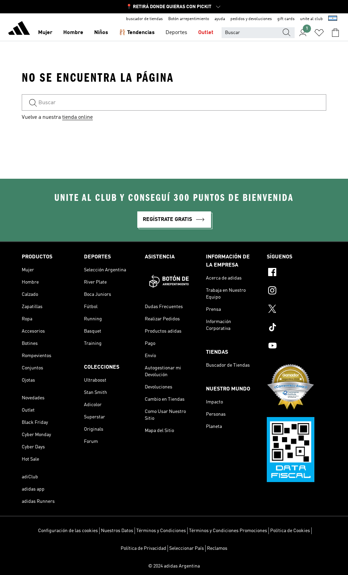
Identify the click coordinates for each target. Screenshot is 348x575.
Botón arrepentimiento (188, 19)
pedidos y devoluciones (251, 19)
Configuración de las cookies (68, 530)
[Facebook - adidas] (296, 273)
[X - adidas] (296, 310)
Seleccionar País (186, 548)
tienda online (77, 117)
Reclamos (217, 548)
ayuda (219, 19)
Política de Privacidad (143, 548)
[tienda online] (19, 29)
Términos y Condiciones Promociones (228, 530)
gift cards (286, 19)
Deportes (176, 32)
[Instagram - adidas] (296, 291)
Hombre (73, 32)
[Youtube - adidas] (296, 346)
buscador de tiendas (144, 19)
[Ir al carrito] (335, 33)
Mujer (45, 32)
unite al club (311, 19)
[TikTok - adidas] (296, 328)
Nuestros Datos (117, 530)
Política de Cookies (290, 530)
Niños (101, 32)
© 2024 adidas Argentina (174, 566)
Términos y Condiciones (161, 530)
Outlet (205, 32)
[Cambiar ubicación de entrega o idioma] (333, 19)
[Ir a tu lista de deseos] (319, 33)
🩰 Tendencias (137, 32)
